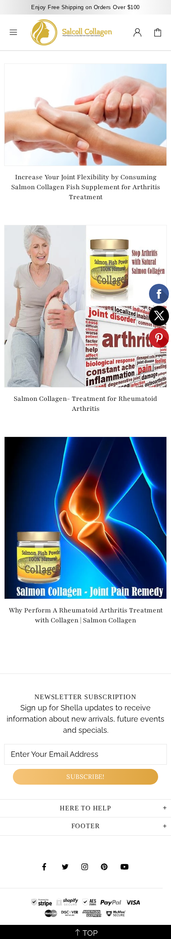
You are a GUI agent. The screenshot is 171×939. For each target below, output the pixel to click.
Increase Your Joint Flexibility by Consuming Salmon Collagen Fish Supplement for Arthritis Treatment (85, 187)
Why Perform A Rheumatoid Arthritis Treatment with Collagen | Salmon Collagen (86, 615)
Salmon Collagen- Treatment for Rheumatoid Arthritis (85, 403)
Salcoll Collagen (71, 32)
